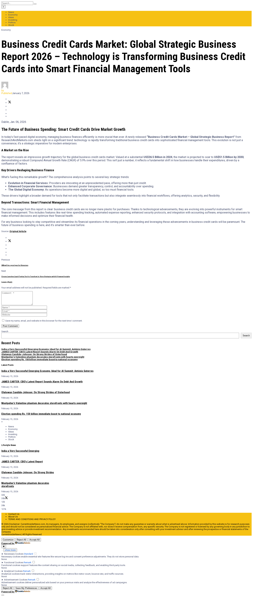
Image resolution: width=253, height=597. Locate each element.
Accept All (34, 539)
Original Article (17, 231)
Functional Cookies (13, 562)
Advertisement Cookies (15, 579)
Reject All (21, 539)
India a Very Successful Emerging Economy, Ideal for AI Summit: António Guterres (46, 349)
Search (4, 331)
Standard (28, 554)
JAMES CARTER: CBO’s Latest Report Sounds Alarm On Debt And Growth (39, 351)
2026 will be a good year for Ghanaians (14, 265)
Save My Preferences (26, 588)
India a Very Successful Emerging (20, 450)
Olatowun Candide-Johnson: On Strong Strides (27, 472)
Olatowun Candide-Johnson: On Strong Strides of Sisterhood (34, 354)
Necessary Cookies (13, 554)
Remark (27, 562)
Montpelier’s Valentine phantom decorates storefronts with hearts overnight (42, 357)
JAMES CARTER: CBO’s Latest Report (22, 461)
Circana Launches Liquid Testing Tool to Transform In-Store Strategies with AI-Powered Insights (35, 276)
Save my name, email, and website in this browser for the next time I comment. (43, 320)
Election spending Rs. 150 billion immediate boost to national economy (39, 359)
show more (10, 550)
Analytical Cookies (13, 571)
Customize (8, 539)
